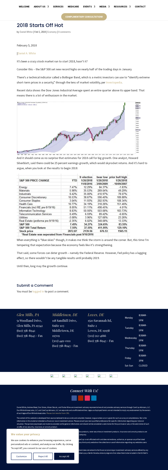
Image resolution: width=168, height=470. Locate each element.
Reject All (43, 456)
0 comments (64, 31)
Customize (21, 456)
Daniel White (26, 31)
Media (102, 6)
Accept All (64, 456)
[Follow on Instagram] (87, 398)
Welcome (24, 6)
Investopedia (114, 82)
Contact (140, 6)
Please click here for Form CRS (57, 413)
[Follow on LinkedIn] (93, 398)
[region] (43, 446)
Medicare (73, 6)
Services (58, 6)
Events (87, 6)
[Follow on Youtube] (80, 398)
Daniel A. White (27, 53)
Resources (120, 6)
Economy (52, 31)
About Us (39, 6)
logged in (38, 291)
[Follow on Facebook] (74, 398)
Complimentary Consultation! (84, 16)
